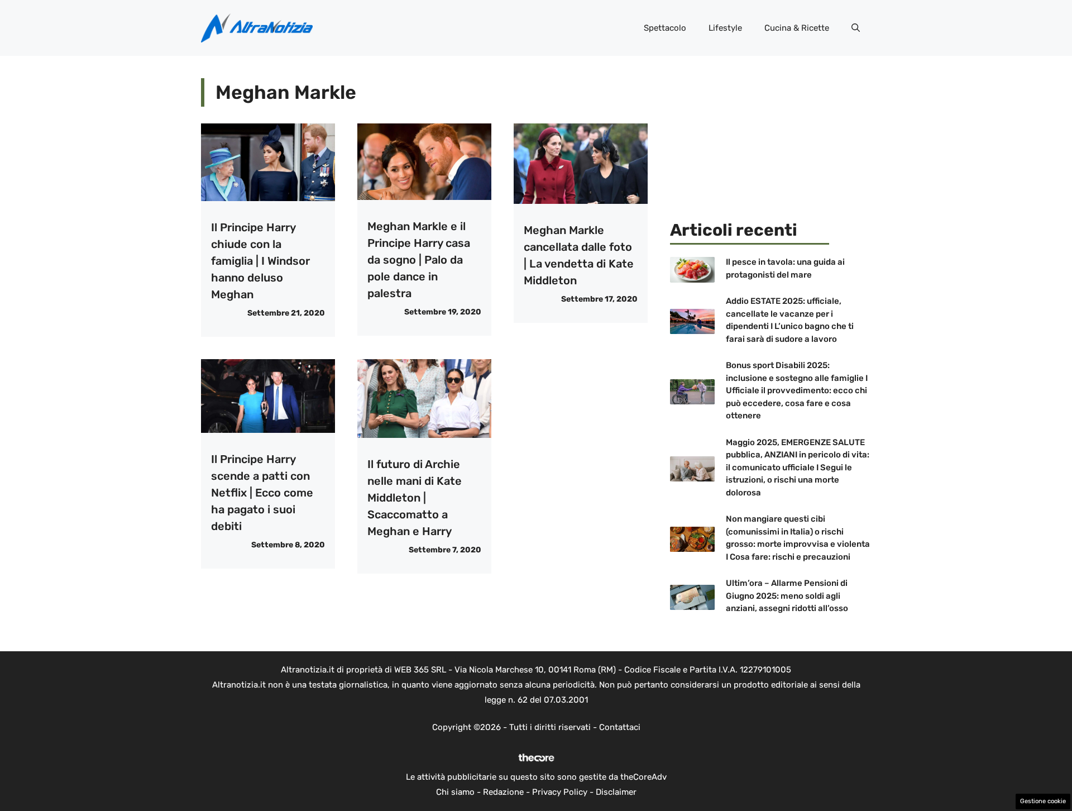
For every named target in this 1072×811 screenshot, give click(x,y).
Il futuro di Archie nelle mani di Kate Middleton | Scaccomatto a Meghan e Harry (414, 497)
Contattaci (619, 727)
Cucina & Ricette (796, 28)
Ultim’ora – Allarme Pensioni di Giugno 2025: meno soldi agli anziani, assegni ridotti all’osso (787, 595)
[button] (855, 28)
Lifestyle (725, 28)
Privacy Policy (559, 792)
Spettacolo (665, 28)
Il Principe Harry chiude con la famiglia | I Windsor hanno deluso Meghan (260, 261)
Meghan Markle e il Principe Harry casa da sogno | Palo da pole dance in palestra (418, 260)
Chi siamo (455, 792)
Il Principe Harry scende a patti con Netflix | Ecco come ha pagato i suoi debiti (262, 492)
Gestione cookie (1043, 801)
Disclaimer (616, 792)
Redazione (503, 792)
